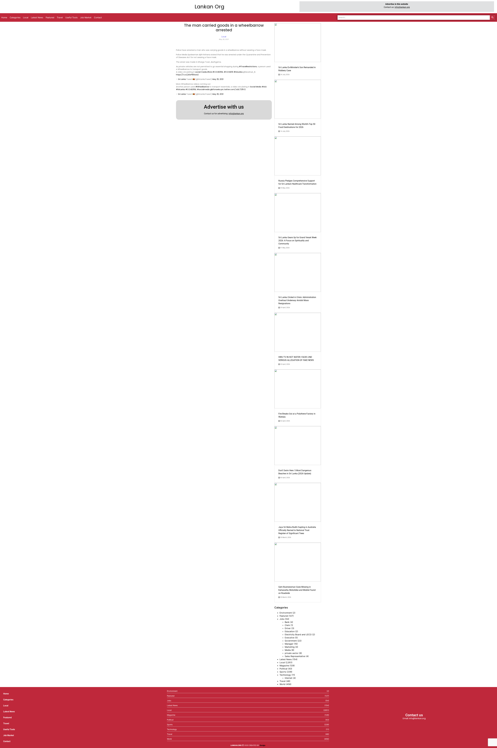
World (282, 684)
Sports (283, 671)
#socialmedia (203, 89)
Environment (286, 612)
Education (290, 631)
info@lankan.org (402, 7)
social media (201, 72)
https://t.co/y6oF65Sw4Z (187, 74)
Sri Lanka (182, 79)
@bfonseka (215, 89)
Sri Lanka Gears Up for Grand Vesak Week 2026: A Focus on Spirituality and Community (297, 240)
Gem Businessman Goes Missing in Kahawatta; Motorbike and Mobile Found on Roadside (297, 590)
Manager (289, 644)
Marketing (290, 647)
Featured (284, 616)
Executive (289, 637)
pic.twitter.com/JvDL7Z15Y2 (233, 89)
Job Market (8, 735)
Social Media (255, 86)
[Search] (492, 17)
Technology (285, 675)
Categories (8, 699)
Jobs (282, 619)
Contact (6, 741)
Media (288, 650)
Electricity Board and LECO (298, 634)
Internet (288, 678)
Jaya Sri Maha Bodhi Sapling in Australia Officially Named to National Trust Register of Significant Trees (297, 530)
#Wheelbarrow (202, 86)
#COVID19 (228, 72)
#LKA (209, 72)
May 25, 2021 (217, 79)
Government (291, 640)
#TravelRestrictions (248, 66)
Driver (288, 628)
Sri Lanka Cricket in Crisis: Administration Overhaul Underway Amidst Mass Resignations (297, 300)
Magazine (284, 665)
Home (6, 693)
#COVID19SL (217, 72)
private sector (291, 653)
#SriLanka (238, 72)
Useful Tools (9, 729)
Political (283, 668)
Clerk (287, 625)
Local (282, 662)
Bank (287, 622)
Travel (283, 681)
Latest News (286, 659)
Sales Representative (295, 656)
